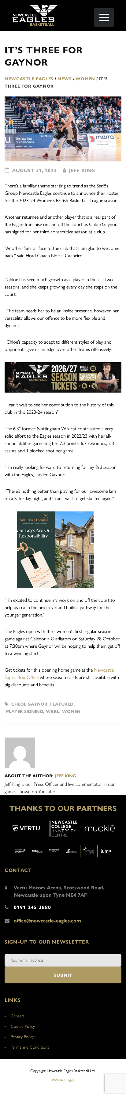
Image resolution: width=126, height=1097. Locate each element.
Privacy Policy (22, 1036)
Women (71, 711)
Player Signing (24, 711)
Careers (17, 1016)
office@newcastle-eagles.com (47, 921)
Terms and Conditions (30, 1047)
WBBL (52, 711)
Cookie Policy (23, 1026)
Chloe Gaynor (29, 704)
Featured (61, 704)
